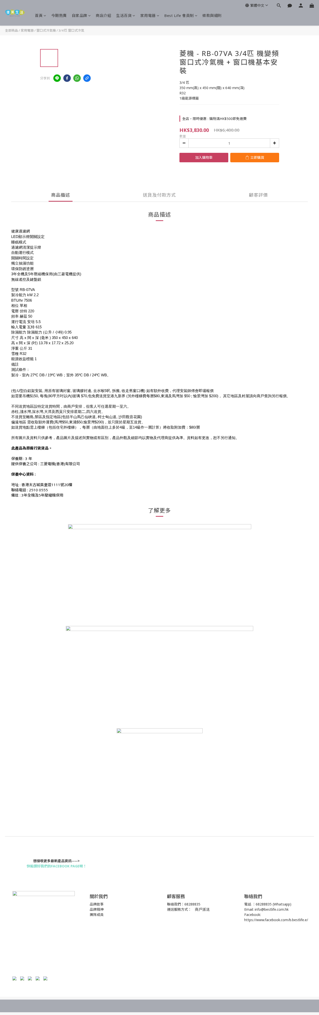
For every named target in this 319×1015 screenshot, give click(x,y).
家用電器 (148, 15)
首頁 (39, 15)
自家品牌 (79, 15)
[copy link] (87, 78)
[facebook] (67, 78)
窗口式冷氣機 (46, 30)
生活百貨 (124, 15)
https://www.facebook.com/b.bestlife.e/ (276, 919)
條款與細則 (212, 15)
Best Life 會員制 (179, 15)
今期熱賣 (59, 15)
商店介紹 (103, 15)
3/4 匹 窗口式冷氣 (71, 30)
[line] (57, 78)
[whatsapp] (77, 78)
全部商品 (11, 30)
